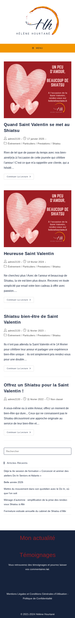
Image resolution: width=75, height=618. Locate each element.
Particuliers (29, 143)
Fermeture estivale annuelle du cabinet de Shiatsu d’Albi (35, 511)
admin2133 (14, 138)
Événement (14, 143)
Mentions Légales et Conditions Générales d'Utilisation (37, 593)
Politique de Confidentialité (37, 598)
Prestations (44, 143)
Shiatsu (56, 143)
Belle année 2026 (13, 482)
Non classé (57, 399)
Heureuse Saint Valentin (29, 253)
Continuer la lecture (20, 177)
